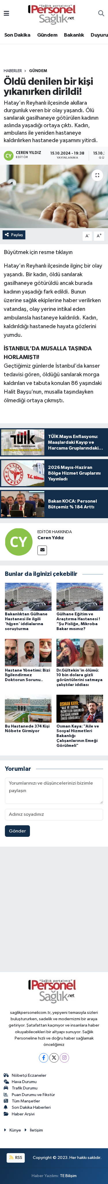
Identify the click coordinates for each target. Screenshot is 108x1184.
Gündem (47, 35)
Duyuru (99, 35)
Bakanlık (74, 35)
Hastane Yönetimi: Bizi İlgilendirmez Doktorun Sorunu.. (27, 675)
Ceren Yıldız (50, 537)
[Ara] (101, 14)
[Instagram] (64, 1058)
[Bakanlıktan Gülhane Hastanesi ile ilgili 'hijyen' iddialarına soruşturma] (28, 596)
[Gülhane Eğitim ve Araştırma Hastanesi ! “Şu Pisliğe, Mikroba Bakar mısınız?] (79, 596)
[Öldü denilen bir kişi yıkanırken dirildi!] (54, 196)
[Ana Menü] (6, 14)
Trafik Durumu (24, 1088)
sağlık (30, 300)
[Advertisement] (54, 910)
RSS (18, 1157)
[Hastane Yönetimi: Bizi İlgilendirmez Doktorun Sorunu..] (28, 652)
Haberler (13, 71)
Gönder (17, 831)
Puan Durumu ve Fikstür (33, 1095)
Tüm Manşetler (26, 1101)
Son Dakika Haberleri (31, 1107)
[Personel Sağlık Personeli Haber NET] (54, 13)
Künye (15, 1130)
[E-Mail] (42, 550)
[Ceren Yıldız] (19, 541)
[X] (54, 1058)
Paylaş (17, 235)
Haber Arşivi (23, 1114)
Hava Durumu (24, 1082)
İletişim (36, 1130)
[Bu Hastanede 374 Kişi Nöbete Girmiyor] (28, 708)
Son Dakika (17, 35)
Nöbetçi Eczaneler (29, 1075)
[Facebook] (43, 1058)
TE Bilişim (68, 1176)
